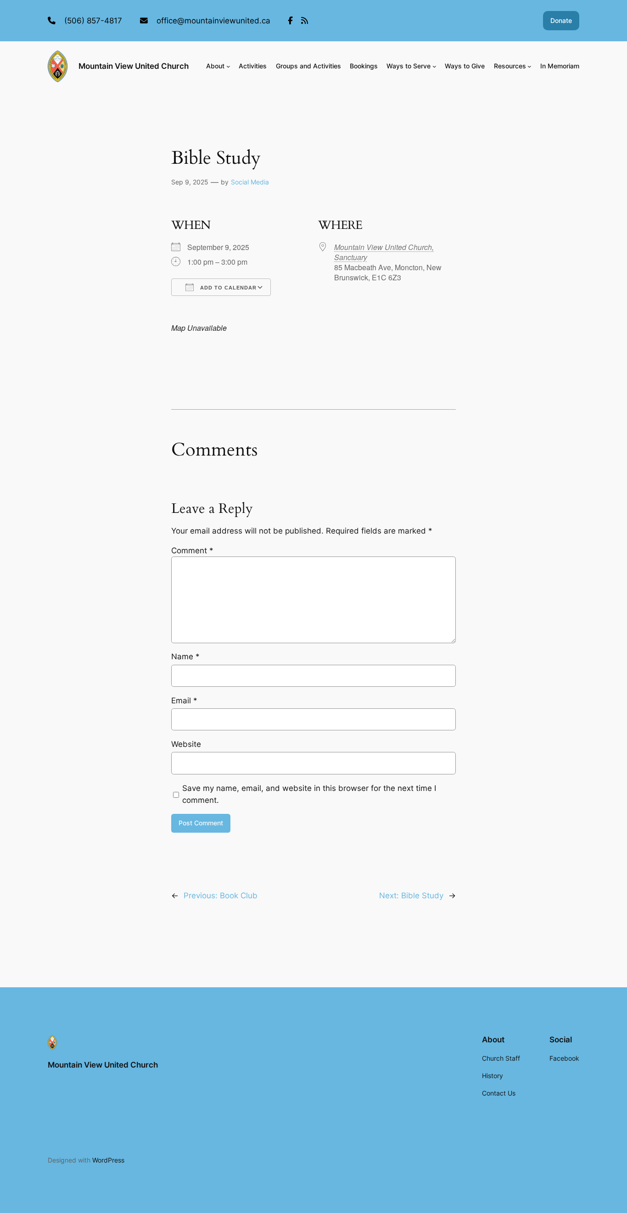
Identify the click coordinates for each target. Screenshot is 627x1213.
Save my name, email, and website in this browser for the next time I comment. (309, 794)
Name (185, 656)
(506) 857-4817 (93, 20)
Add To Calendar (227, 287)
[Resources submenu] (529, 66)
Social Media (250, 182)
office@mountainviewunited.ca (213, 20)
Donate (561, 20)
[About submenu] (228, 66)
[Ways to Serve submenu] (434, 66)
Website (186, 744)
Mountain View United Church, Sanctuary (384, 252)
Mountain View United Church (133, 66)
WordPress (108, 1160)
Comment (192, 550)
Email (184, 700)
